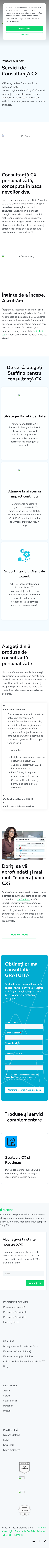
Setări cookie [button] (24, 35)
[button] (20, 1187)
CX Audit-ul (23, 899)
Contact (18, 1534)
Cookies (7, 1534)
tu (18, 21)
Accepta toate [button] (24, 28)
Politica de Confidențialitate (30, 1531)
